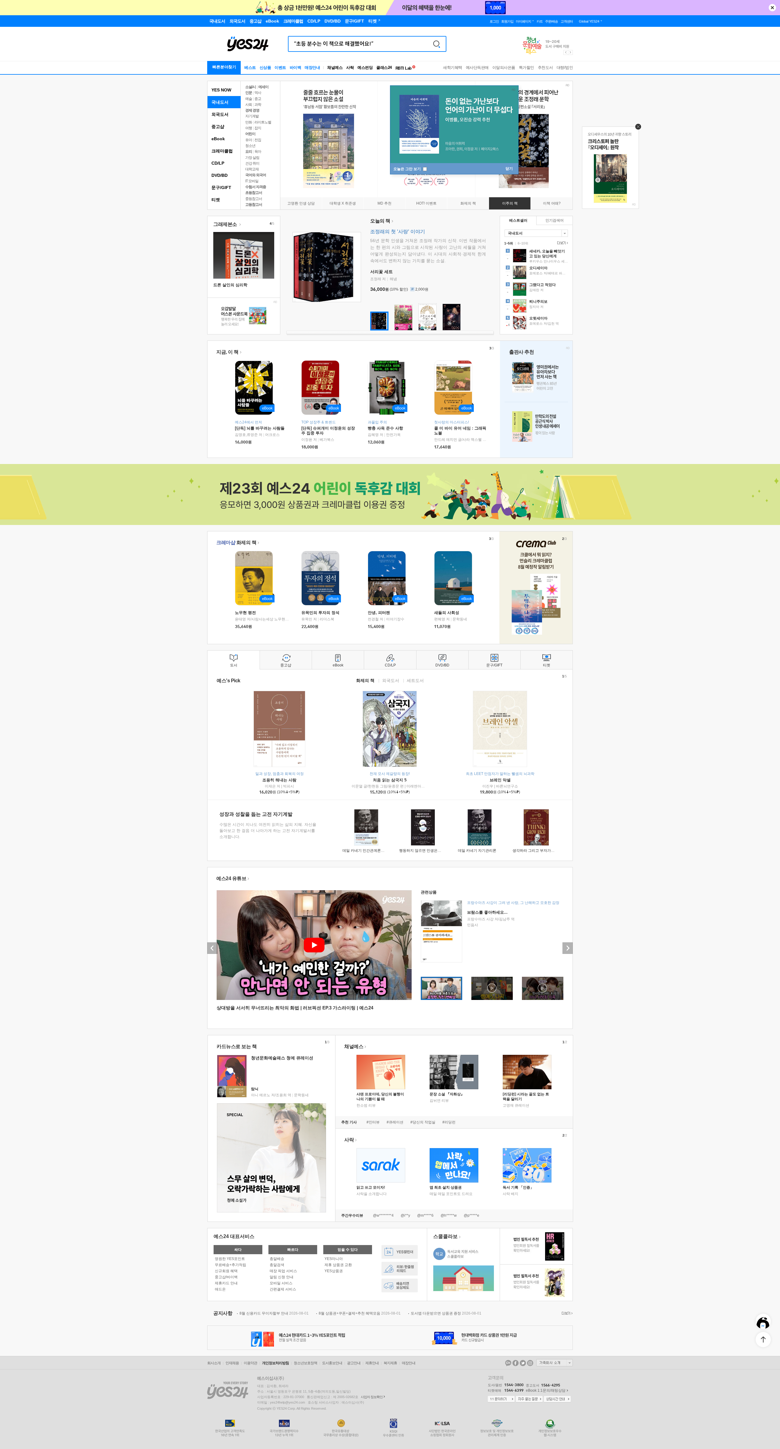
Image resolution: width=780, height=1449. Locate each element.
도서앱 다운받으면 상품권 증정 (446, 1313)
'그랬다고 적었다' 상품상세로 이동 (536, 290)
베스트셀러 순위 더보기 (562, 243)
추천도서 (545, 67)
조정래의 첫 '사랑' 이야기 (397, 231)
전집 (257, 140)
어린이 (250, 134)
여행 (248, 128)
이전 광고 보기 (565, 52)
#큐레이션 (395, 1122)
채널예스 (353, 1046)
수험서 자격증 (255, 187)
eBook (218, 138)
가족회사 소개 (554, 1362)
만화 (248, 122)
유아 (248, 140)
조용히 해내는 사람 (279, 780)
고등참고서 (253, 204)
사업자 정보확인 (372, 1397)
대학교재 (252, 169)
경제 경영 (252, 110)
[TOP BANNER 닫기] (772, 7)
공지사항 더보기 (566, 1313)
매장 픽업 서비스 (283, 1271)
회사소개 (214, 1363)
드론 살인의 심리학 (230, 285)
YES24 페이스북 (515, 1363)
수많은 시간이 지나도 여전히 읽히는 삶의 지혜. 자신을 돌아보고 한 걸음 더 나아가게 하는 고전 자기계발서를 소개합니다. (267, 830)
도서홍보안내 (332, 1363)
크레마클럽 (222, 150)
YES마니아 (333, 1259)
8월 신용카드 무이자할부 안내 (274, 1313)
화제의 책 (236, 542)
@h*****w (449, 1215)
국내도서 (220, 102)
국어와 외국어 (255, 175)
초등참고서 (253, 193)
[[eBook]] (256, 578)
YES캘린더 (399, 1252)
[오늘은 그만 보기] (636, 128)
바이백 (295, 67)
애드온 (220, 1289)
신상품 (265, 67)
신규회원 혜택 (226, 1271)
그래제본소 (225, 224)
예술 (248, 99)
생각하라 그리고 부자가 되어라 (537, 850)
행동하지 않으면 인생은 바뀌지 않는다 (430, 850)
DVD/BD (219, 175)
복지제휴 (390, 1363)
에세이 (263, 87)
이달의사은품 (503, 67)
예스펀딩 (365, 67)
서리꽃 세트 (381, 271)
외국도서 (220, 114)
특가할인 (526, 67)
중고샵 (217, 126)
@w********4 (383, 1215)
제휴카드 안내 (226, 1283)
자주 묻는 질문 (529, 1399)
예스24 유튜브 (231, 878)
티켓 (215, 199)
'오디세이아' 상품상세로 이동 (536, 273)
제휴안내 (372, 1363)
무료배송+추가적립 (230, 1265)
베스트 (250, 67)
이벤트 (280, 67)
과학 (257, 104)
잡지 (257, 128)
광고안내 (353, 1363)
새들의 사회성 (446, 612)
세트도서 (415, 680)
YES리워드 (399, 1269)
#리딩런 (449, 1122)
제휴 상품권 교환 (338, 1265)
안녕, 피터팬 (379, 612)
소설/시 (250, 87)
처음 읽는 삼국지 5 (389, 780)
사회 (248, 104)
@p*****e (471, 1215)
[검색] (436, 44)
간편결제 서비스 (283, 1289)
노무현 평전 (245, 612)
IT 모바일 (251, 181)
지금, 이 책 (227, 352)
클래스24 (384, 67)
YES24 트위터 (523, 1363)
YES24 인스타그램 (530, 1363)
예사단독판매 (477, 67)
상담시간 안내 (557, 1399)
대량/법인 (565, 67)
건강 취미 (252, 163)
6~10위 (523, 243)
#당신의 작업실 (422, 1122)
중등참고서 (253, 199)
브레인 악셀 (500, 780)
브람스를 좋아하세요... (487, 912)
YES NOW (221, 89)
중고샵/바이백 (226, 1277)
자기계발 (252, 116)
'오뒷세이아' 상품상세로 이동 (536, 323)
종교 (257, 99)
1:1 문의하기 (501, 1399)
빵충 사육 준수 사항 (385, 428)
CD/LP (217, 163)
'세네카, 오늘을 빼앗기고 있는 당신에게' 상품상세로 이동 (536, 256)
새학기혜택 (452, 67)
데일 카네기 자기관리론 (477, 850)
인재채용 (232, 1363)
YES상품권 (333, 1271)
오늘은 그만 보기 (407, 169)
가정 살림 (252, 157)
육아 (257, 151)
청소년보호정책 (305, 1363)
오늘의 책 (380, 220)
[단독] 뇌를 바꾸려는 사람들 (260, 428)
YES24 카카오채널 (508, 1363)
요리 (248, 151)
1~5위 (508, 243)
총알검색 (277, 1265)
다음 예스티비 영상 (567, 948)
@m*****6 (425, 1215)
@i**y (405, 1215)
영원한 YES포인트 (230, 1259)
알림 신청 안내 (281, 1277)
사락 (350, 67)
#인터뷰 (373, 1122)
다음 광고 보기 (570, 52)
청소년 (250, 146)
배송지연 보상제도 (399, 1285)
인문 (248, 93)
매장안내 (312, 67)
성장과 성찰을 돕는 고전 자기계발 (255, 814)
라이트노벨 (262, 122)
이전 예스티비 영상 (212, 948)
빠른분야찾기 (224, 67)
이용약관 (250, 1363)
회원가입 (507, 21)
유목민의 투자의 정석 (320, 612)
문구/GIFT (221, 187)
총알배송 (277, 1259)
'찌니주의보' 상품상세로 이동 (536, 306)
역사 (257, 93)
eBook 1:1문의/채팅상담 (546, 1390)
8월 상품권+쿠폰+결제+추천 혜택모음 (360, 1313)
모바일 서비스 (281, 1283)
